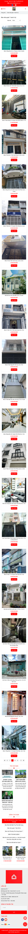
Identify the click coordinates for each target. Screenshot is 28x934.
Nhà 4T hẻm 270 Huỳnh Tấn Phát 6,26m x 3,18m (14, 468)
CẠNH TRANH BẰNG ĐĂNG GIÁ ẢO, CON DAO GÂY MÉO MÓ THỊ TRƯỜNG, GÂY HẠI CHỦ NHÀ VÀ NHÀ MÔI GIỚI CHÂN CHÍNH (20, 780)
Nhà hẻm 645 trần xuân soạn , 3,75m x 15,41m (14, 609)
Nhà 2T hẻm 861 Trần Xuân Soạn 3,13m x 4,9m (14, 155)
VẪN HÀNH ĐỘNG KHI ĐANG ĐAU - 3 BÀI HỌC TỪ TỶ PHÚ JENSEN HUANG (7, 801)
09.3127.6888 (13, 1)
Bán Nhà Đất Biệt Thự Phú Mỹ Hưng (14, 825)
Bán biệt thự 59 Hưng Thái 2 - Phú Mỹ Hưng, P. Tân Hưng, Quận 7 (20, 858)
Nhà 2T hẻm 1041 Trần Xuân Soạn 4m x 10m (14, 330)
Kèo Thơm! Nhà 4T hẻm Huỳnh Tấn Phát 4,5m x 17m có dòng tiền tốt (14, 539)
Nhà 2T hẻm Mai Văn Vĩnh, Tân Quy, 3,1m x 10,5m (14, 399)
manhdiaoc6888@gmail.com (14, 3)
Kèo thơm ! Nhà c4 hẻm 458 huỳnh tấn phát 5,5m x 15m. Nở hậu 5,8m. (14, 644)
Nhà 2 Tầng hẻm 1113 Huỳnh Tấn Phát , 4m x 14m (14, 751)
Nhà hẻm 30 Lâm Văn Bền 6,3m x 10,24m (14, 295)
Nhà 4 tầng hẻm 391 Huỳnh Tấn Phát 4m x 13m (14, 434)
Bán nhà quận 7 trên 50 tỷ (14, 828)
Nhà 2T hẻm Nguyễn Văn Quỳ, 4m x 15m (14, 364)
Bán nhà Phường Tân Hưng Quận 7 (14, 831)
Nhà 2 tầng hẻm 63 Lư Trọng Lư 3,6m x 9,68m (14, 51)
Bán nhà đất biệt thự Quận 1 (14, 842)
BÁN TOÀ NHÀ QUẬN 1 (14, 834)
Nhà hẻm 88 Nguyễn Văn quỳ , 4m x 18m (14, 716)
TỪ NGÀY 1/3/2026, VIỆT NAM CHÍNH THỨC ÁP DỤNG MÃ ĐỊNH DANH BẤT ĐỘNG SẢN (7, 780)
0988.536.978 (20, 1)
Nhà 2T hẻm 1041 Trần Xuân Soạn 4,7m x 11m (14, 85)
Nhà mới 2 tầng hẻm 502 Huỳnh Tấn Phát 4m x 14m (14, 503)
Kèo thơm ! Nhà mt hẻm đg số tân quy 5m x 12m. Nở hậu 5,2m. (14, 681)
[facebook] (12, 5)
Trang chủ (3, 12)
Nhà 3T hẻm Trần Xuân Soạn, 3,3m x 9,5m (14, 260)
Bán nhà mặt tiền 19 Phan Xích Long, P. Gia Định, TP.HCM (7, 858)
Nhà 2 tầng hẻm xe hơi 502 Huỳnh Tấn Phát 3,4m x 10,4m (14, 190)
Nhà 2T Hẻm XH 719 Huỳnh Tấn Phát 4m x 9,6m (14, 226)
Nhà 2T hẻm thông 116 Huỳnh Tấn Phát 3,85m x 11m (14, 120)
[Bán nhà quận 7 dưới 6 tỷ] (14, 9)
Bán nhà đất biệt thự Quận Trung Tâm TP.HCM (14, 821)
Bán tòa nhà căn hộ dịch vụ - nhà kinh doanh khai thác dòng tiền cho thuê (14, 838)
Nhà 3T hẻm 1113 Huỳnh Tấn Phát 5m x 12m (14, 574)
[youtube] (15, 5)
